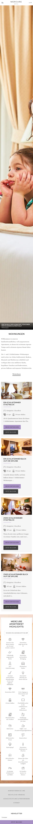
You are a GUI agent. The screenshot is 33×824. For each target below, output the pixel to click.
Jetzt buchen (10, 432)
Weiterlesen (16, 374)
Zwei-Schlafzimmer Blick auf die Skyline (15, 575)
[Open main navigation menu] (2, 2)
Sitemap (16, 802)
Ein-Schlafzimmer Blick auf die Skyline (14, 460)
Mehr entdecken (12, 427)
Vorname (4, 817)
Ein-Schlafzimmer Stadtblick (12, 404)
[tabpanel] (16, 165)
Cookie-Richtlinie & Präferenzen (16, 798)
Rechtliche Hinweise (16, 794)
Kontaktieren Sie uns (16, 790)
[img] (16, 2)
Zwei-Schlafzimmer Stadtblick (12, 519)
